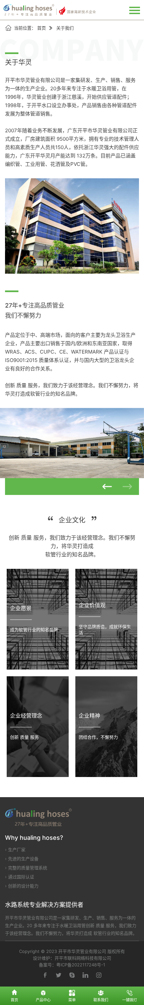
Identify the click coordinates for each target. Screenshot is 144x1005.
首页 (41, 28)
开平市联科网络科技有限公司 (83, 958)
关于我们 (65, 28)
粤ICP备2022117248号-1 (80, 964)
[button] (107, 486)
